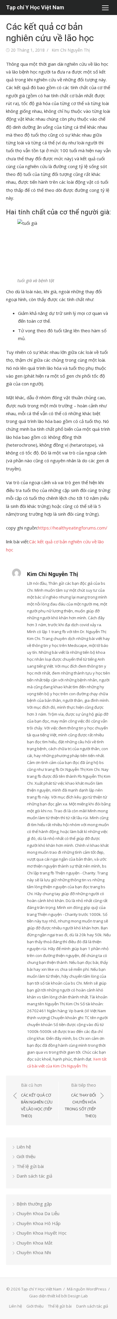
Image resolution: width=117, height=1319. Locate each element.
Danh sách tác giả (34, 1176)
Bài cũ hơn (36, 1100)
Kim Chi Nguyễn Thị (71, 50)
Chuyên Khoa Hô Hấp (38, 1223)
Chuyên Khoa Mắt (34, 1243)
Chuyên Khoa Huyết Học (41, 1233)
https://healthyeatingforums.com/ (72, 528)
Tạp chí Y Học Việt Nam (35, 7)
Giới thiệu (25, 1156)
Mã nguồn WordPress (86, 1289)
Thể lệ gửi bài (30, 1166)
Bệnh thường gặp (34, 1204)
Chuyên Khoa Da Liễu (37, 1213)
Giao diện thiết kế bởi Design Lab (58, 1296)
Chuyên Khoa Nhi (33, 1252)
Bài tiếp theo (80, 1100)
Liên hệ (23, 1147)
